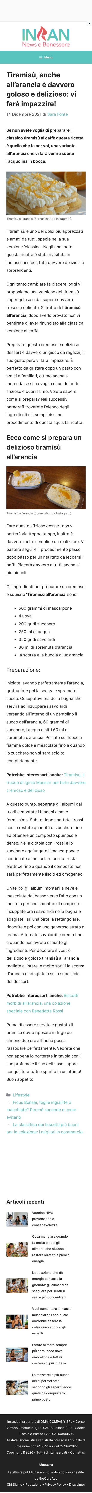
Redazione (33, 1484)
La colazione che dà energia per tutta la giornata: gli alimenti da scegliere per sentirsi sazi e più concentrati (50, 1285)
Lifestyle (21, 1095)
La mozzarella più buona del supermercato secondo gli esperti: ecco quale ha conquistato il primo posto (51, 1387)
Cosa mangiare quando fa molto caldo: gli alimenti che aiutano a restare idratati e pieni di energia (51, 1248)
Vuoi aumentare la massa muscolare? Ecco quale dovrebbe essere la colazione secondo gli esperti (51, 1321)
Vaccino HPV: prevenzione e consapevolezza (44, 1219)
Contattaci (78, 1452)
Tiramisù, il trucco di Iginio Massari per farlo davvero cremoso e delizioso (46, 782)
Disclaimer (77, 1484)
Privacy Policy (55, 1484)
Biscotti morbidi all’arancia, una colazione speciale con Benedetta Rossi (42, 1003)
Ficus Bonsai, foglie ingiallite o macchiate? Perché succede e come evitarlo (41, 1110)
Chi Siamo (14, 1484)
